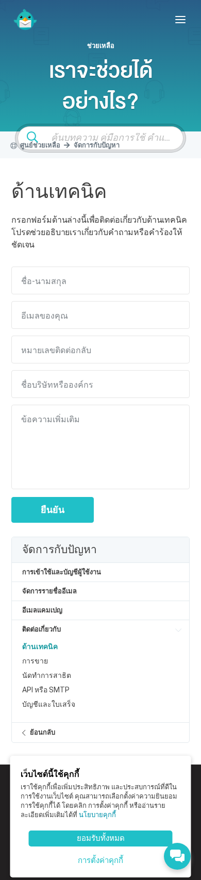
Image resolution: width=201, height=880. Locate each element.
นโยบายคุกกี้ (97, 815)
